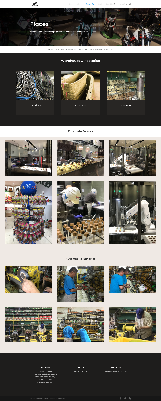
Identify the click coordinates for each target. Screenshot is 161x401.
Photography (90, 4)
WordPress (61, 398)
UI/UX (100, 4)
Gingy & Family (110, 4)
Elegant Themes (43, 398)
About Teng (123, 4)
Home (71, 4)
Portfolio (78, 4)
